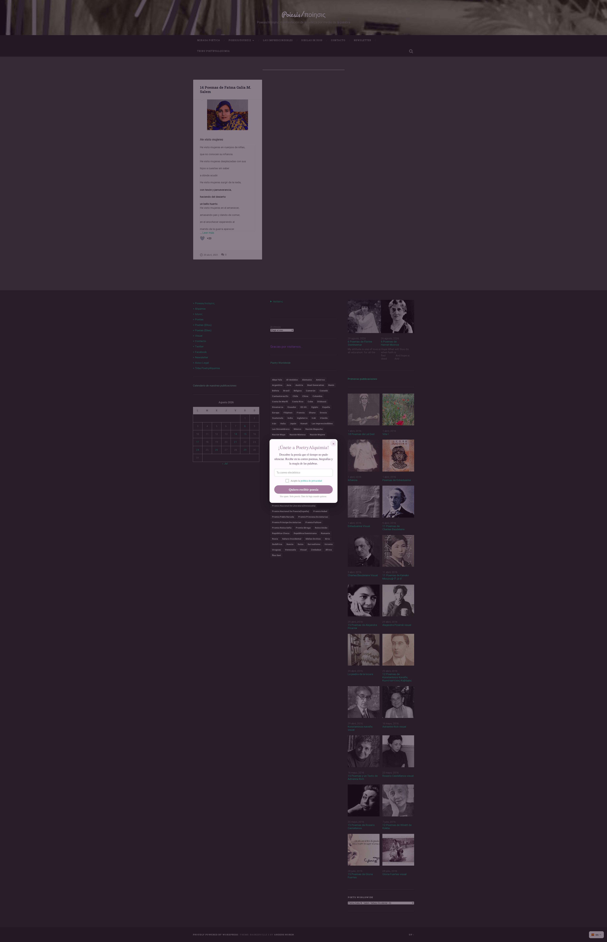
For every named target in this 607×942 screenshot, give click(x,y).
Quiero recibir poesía (303, 489)
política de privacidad (311, 480)
